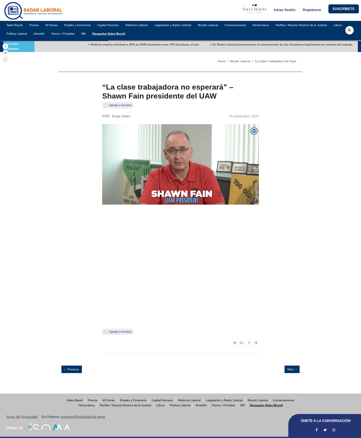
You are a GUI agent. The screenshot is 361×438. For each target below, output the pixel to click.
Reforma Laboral (136, 25)
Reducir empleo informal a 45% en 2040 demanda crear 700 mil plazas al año (135, 44)
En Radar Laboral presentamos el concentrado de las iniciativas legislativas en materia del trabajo (273, 44)
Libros (338, 25)
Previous (73, 369)
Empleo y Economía (77, 25)
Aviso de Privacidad (21, 417)
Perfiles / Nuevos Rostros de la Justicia (301, 25)
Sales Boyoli (14, 25)
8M (83, 33)
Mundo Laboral (208, 25)
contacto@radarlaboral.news (82, 417)
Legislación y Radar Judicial (172, 25)
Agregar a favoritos (120, 105)
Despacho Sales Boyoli (108, 33)
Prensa (34, 25)
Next (290, 369)
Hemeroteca (261, 25)
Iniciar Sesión (284, 10)
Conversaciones (235, 25)
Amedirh (39, 33)
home (222, 61)
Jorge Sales (120, 116)
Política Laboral (16, 33)
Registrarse (312, 10)
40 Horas (51, 25)
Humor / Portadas (63, 33)
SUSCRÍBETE (344, 9)
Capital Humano (108, 25)
